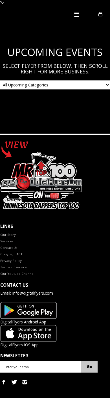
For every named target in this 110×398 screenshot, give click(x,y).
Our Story (8, 234)
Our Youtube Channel (17, 273)
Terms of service (13, 267)
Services (7, 241)
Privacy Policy (11, 260)
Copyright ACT (11, 254)
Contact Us (8, 247)
